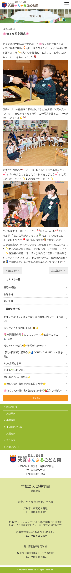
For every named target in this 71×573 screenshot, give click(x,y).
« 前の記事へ (13, 270)
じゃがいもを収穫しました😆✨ (21, 327)
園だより (8, 301)
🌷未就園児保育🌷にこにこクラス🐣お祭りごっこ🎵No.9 (31, 336)
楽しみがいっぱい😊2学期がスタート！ (25, 345)
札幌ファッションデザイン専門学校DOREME (35, 523)
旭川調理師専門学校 (35, 546)
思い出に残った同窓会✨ (17, 377)
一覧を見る (35, 398)
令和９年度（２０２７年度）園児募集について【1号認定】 (33, 318)
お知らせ (8, 294)
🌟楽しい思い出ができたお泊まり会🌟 (25, 383)
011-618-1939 (39, 535)
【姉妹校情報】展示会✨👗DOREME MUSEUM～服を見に (33, 354)
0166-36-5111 (39, 556)
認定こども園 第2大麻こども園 (35, 501)
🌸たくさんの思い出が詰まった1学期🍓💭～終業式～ (33, 390)
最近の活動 (10, 287)
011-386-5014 (38, 470)
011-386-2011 (39, 512)
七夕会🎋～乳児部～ (15, 370)
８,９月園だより (12, 363)
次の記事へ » (58, 270)
